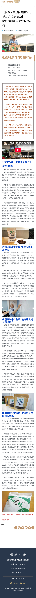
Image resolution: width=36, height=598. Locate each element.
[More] (32, 527)
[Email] (22, 527)
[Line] (19, 527)
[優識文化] (11, 2)
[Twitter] (26, 527)
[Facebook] (15, 527)
